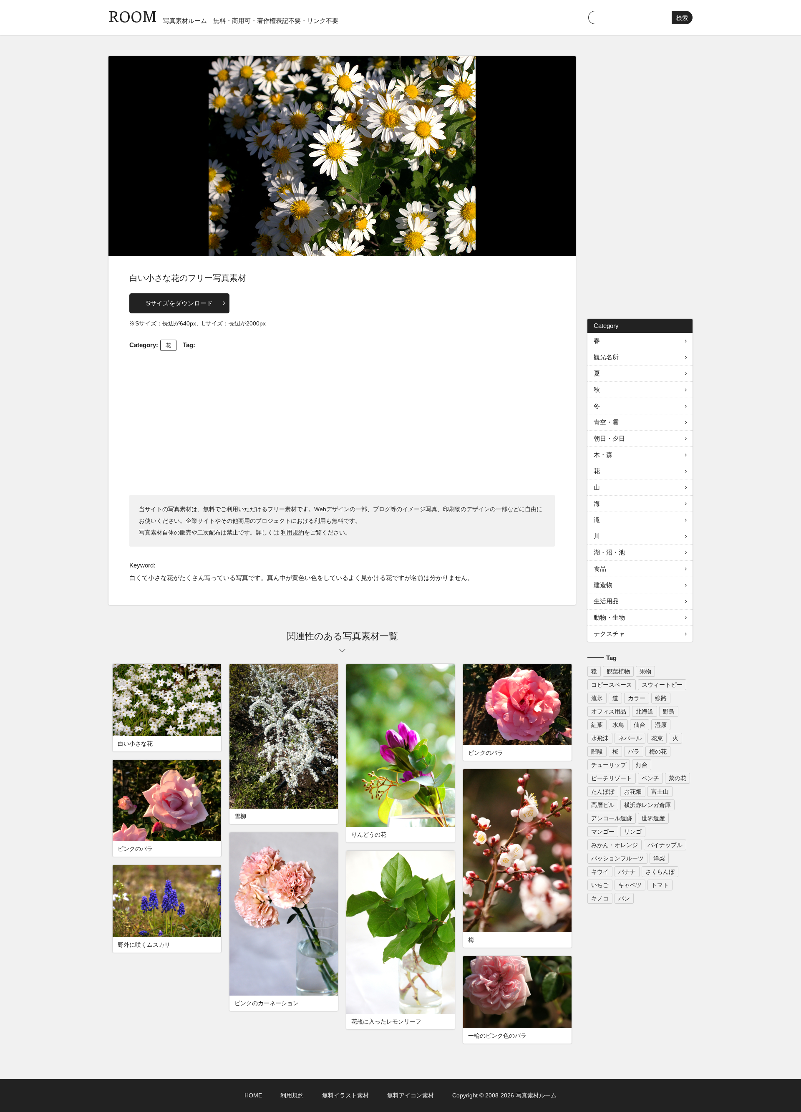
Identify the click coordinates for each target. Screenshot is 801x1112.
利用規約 (292, 532)
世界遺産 (653, 818)
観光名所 (606, 357)
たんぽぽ (603, 791)
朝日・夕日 (609, 438)
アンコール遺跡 (611, 818)
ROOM (132, 16)
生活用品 (606, 601)
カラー (636, 698)
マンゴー (603, 831)
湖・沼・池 (609, 552)
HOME (253, 1095)
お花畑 (633, 791)
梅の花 (658, 751)
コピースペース (611, 684)
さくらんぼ (660, 871)
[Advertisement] (342, 421)
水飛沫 (600, 738)
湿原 (661, 724)
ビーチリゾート (611, 778)
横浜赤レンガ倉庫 (647, 805)
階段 (597, 751)
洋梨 (659, 858)
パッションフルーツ (617, 858)
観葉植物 (618, 671)
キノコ (600, 898)
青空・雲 (606, 422)
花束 (657, 738)
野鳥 (669, 711)
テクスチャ (609, 633)
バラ (634, 751)
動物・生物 (609, 617)
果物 (645, 671)
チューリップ (608, 765)
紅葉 (597, 724)
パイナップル (665, 845)
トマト (660, 885)
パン (624, 898)
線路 (661, 698)
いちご (600, 885)
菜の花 (677, 778)
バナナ (627, 871)
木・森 (603, 454)
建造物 (603, 584)
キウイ (600, 871)
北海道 (644, 711)
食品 (600, 568)
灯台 (641, 765)
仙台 (639, 724)
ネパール (630, 738)
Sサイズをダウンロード (179, 303)
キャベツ (630, 885)
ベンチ (650, 778)
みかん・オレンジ (614, 845)
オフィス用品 (608, 711)
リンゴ (633, 831)
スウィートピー (662, 684)
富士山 (660, 791)
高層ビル (603, 805)
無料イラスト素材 (345, 1095)
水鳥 (618, 724)
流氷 (597, 698)
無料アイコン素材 (410, 1095)
